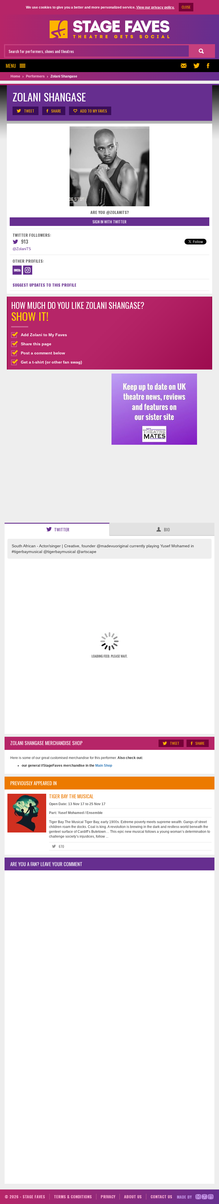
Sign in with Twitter (109, 222)
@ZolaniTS (22, 249)
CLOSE (186, 7)
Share (56, 111)
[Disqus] (109, 950)
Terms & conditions (73, 1196)
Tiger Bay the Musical (71, 796)
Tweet (29, 111)
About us (133, 1196)
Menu (11, 65)
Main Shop (103, 766)
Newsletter (185, 65)
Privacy (108, 1196)
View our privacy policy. (155, 7)
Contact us (161, 1196)
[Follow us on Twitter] (196, 65)
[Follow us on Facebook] (208, 65)
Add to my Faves (93, 111)
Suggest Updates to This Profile (44, 285)
